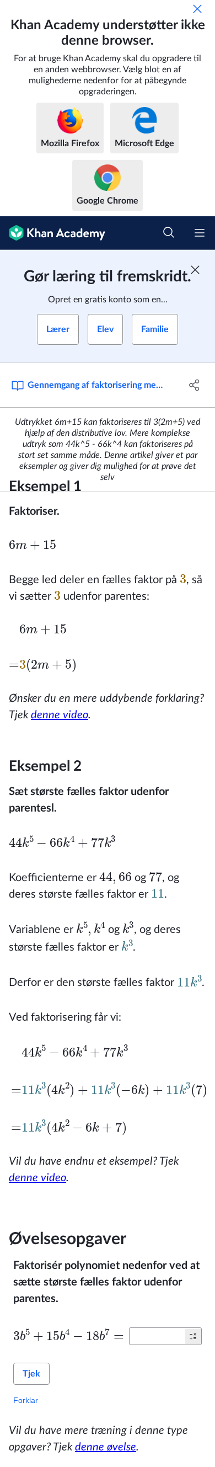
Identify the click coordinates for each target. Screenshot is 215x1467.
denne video (59, 715)
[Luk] (197, 9)
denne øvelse (105, 1447)
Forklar (25, 1400)
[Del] (194, 385)
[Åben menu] (199, 232)
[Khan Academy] (52, 233)
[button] (193, 1336)
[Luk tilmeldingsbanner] (195, 270)
